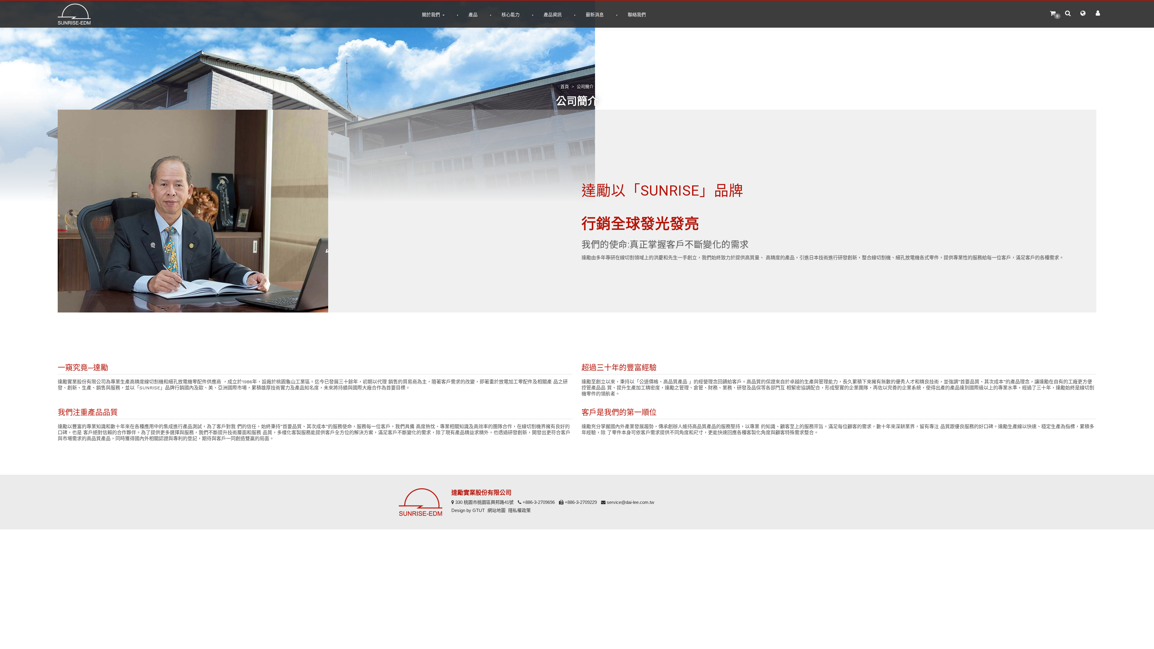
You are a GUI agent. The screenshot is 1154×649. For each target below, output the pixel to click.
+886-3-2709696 (538, 502)
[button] (1053, 14)
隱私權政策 (519, 510)
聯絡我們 (637, 14)
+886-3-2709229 (580, 502)
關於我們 (431, 14)
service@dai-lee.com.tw (630, 502)
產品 (473, 14)
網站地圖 (496, 510)
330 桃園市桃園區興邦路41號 (484, 502)
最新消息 (595, 14)
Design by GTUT (468, 510)
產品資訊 (553, 14)
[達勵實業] (74, 14)
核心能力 (511, 14)
